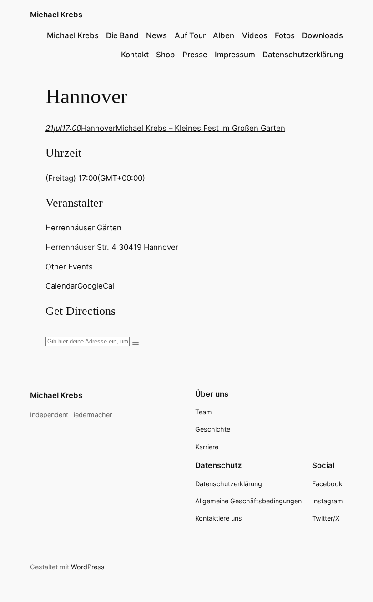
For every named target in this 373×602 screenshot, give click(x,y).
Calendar (61, 285)
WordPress (88, 567)
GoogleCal (95, 285)
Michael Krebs (56, 14)
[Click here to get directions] (135, 343)
